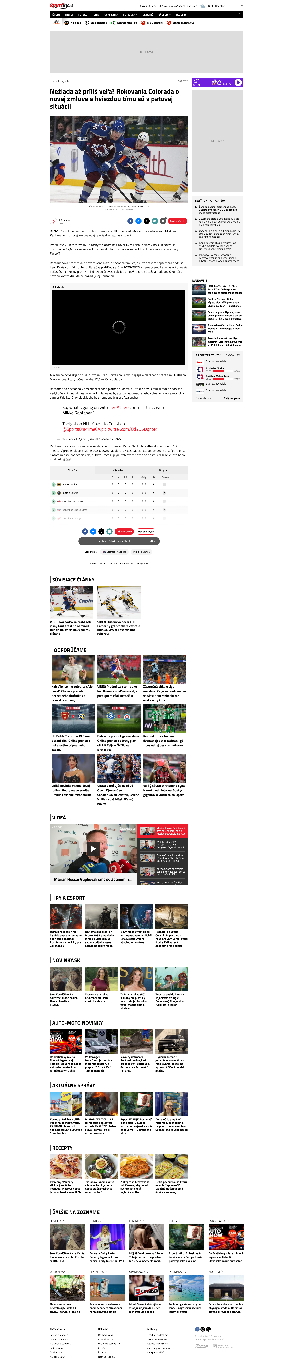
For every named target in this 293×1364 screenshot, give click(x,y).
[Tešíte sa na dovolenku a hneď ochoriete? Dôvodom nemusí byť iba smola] (107, 1288)
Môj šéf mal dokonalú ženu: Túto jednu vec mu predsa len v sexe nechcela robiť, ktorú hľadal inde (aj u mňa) (146, 1257)
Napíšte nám (56, 1352)
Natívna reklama (106, 1356)
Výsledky (118, 470)
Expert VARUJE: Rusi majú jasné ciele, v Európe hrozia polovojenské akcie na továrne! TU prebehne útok (136, 1126)
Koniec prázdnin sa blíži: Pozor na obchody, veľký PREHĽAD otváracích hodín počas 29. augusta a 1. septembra (66, 1126)
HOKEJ (69, 15)
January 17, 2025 (111, 439)
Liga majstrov (99, 23)
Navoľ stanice (203, 398)
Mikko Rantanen (141, 551)
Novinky (55, 1221)
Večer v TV (234, 355)
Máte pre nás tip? (155, 1352)
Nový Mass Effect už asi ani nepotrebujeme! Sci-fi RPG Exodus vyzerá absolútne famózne (136, 937)
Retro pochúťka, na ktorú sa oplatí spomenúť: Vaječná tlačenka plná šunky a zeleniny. (171, 1187)
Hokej (61, 81)
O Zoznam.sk (57, 1329)
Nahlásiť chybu (146, 531)
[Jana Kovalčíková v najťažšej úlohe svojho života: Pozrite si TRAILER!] (66, 979)
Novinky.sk (66, 960)
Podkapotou (217, 1221)
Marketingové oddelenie (158, 1348)
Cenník (101, 1348)
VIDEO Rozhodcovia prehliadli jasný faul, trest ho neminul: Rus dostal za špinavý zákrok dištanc (70, 627)
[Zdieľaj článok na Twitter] (147, 221)
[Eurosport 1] (200, 369)
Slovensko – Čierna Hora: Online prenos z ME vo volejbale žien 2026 (225, 329)
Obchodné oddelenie (156, 1339)
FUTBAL (82, 15)
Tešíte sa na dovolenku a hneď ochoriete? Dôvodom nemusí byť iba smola (106, 1308)
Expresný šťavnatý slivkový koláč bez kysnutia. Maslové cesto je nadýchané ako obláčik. (66, 1187)
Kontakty (151, 1329)
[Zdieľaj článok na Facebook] (130, 221)
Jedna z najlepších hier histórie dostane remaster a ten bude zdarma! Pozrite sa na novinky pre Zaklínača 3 (66, 938)
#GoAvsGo (119, 407)
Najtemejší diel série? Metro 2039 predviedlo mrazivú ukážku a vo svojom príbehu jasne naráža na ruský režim (99, 938)
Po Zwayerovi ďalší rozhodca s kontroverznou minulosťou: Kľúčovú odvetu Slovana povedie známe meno (219, 258)
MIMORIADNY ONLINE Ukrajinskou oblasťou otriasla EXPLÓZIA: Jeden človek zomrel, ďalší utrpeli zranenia (100, 1126)
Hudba (94, 1221)
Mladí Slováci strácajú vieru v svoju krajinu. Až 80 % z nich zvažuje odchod (146, 1308)
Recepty (62, 1148)
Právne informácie (59, 1335)
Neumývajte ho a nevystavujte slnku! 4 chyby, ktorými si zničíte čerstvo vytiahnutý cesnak (66, 1308)
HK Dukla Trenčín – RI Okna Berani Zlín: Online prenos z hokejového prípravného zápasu (225, 289)
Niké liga (76, 23)
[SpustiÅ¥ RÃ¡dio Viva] (217, 81)
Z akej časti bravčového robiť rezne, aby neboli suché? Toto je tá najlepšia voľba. (134, 1187)
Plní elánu (97, 1271)
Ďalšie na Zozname (76, 1212)
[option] (67, 1269)
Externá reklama (106, 1339)
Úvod (52, 81)
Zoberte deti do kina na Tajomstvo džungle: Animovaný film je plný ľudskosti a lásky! (169, 1000)
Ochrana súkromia (59, 1339)
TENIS (95, 15)
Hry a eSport (68, 898)
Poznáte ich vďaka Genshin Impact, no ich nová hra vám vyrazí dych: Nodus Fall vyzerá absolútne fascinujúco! (171, 938)
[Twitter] (208, 1329)
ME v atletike (155, 23)
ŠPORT (56, 15)
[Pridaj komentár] (163, 221)
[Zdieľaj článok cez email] (155, 221)
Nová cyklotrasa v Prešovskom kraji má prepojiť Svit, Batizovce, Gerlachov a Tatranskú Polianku (135, 1063)
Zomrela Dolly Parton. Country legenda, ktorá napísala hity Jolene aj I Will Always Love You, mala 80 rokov (107, 1257)
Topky (173, 1221)
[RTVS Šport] (200, 362)
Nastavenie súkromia (60, 1343)
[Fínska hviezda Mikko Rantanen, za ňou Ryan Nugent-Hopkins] (119, 159)
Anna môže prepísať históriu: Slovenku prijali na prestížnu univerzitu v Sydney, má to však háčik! (171, 1125)
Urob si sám (58, 1271)
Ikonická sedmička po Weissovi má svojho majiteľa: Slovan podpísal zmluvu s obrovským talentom (217, 246)
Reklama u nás (105, 1335)
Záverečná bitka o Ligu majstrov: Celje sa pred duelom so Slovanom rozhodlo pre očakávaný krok (219, 222)
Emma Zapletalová (183, 23)
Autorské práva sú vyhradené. (209, 1339)
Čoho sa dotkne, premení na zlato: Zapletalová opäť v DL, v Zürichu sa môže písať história (218, 210)
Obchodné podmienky (109, 1343)
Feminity (135, 1221)
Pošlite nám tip (177, 221)
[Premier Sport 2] (200, 391)
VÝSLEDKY (164, 15)
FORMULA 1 (130, 15)
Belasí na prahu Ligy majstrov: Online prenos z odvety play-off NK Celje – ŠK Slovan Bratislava (225, 315)
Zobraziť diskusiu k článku (127, 541)
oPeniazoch (137, 1271)
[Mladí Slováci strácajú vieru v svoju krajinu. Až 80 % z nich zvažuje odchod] (146, 1288)
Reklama (103, 1329)
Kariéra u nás (56, 1348)
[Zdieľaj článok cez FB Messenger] (138, 221)
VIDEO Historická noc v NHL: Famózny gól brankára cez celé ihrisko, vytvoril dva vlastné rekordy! (118, 627)
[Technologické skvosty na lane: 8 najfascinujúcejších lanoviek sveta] (186, 1288)
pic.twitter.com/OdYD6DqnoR (129, 429)
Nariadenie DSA (57, 1356)
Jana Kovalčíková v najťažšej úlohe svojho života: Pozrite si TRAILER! (64, 1000)
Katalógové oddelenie (157, 1343)
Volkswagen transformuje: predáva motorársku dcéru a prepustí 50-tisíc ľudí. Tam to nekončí (99, 1063)
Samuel (181, 6)
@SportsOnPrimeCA (81, 429)
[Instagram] (202, 1329)
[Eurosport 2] (200, 376)
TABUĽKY (181, 15)
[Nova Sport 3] (200, 384)
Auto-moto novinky (77, 1023)
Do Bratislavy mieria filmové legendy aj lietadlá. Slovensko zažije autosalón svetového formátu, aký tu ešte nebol (65, 1063)
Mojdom (214, 1271)
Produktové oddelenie (157, 1335)
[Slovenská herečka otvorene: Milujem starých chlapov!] (101, 979)
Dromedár (176, 1271)
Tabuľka (72, 470)
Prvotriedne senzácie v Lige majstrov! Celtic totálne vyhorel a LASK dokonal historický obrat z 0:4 (225, 342)
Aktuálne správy (73, 1085)
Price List (102, 1352)
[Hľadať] (239, 14)
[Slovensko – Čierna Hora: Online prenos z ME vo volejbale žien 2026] (199, 329)
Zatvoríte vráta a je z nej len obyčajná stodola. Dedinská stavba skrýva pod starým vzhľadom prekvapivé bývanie (226, 1308)
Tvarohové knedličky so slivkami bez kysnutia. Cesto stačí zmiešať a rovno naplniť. (99, 1187)
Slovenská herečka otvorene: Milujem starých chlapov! (97, 998)
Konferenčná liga (127, 23)
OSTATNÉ (148, 15)
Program (164, 470)
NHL (69, 81)
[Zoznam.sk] (204, 1347)
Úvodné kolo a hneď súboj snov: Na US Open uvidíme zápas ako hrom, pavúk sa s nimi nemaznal (219, 234)
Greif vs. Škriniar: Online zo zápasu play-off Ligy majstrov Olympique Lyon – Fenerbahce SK (224, 302)
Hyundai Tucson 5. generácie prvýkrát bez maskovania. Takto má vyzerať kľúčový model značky (169, 1063)
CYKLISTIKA (111, 15)
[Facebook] (197, 1329)
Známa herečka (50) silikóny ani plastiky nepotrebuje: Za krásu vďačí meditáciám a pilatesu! (133, 1001)
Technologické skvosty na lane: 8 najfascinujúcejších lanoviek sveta (185, 1308)
